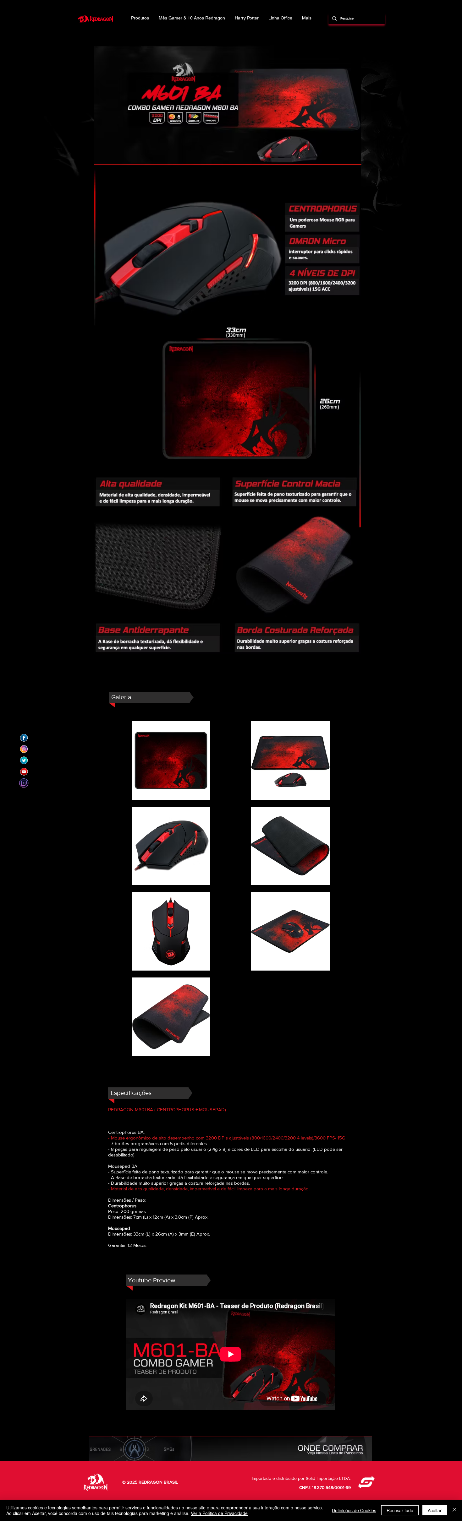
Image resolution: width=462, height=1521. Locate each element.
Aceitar (435, 1510)
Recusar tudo (400, 1510)
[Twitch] (24, 783)
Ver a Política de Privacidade (219, 1513)
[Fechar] (454, 1510)
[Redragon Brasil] (24, 738)
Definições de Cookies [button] (354, 1510)
